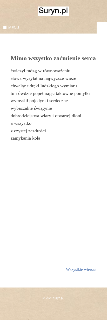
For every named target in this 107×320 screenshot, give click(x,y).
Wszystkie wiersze (81, 269)
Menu (13, 27)
